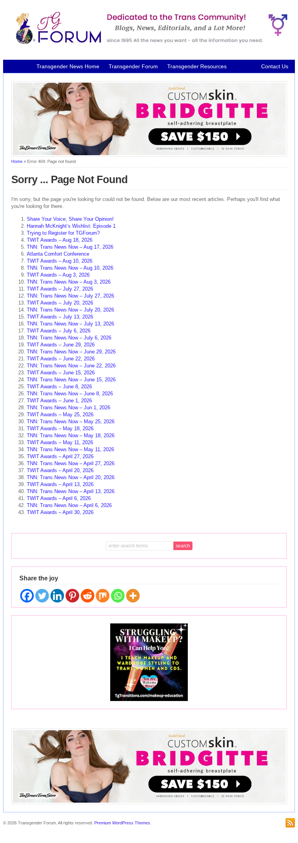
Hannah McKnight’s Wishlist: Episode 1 (71, 226)
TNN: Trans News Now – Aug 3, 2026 (69, 282)
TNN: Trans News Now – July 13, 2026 (70, 324)
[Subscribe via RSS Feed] (290, 822)
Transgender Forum (133, 66)
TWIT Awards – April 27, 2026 (60, 456)
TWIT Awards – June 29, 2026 (61, 345)
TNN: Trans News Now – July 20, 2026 (70, 310)
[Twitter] (42, 595)
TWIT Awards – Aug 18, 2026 (59, 240)
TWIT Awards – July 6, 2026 (58, 331)
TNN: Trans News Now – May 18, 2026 (70, 435)
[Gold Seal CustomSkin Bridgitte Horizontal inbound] (149, 155)
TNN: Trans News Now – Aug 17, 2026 (70, 247)
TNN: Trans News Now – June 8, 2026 (70, 393)
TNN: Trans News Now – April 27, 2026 (70, 463)
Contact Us (274, 66)
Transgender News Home (67, 66)
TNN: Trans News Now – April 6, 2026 (69, 505)
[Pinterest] (72, 595)
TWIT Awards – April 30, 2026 (60, 512)
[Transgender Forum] (149, 42)
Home (17, 161)
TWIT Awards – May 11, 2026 (60, 442)
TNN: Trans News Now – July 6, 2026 (69, 338)
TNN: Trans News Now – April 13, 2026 (70, 491)
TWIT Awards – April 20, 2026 (60, 470)
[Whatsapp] (118, 595)
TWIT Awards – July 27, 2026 (60, 289)
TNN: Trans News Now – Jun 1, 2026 (68, 407)
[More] (133, 595)
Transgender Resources (197, 66)
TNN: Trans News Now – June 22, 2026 (71, 366)
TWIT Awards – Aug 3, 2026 (58, 275)
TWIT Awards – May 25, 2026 (60, 414)
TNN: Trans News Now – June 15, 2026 (71, 380)
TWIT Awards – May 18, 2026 (60, 428)
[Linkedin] (57, 595)
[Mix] (102, 595)
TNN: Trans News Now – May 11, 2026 (70, 449)
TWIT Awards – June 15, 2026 (61, 373)
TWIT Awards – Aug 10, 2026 (59, 261)
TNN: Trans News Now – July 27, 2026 (70, 296)
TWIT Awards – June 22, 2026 (61, 359)
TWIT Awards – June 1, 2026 (59, 400)
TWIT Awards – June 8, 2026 (59, 386)
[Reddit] (87, 595)
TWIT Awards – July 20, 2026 (60, 303)
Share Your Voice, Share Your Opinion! (70, 219)
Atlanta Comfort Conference (58, 254)
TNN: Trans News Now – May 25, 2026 (70, 421)
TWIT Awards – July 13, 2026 (60, 317)
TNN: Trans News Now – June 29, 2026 (71, 352)
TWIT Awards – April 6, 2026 (59, 498)
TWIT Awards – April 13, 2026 (60, 484)
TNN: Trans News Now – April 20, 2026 (70, 477)
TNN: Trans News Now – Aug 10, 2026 (70, 268)
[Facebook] (27, 595)
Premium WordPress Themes (122, 822)
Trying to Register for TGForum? (63, 233)
